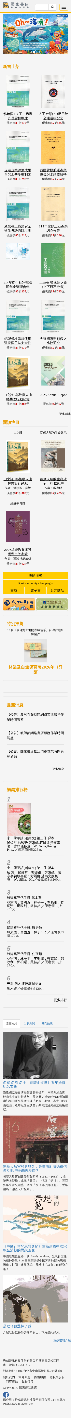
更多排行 (60, 986)
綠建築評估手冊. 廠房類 (24, 914)
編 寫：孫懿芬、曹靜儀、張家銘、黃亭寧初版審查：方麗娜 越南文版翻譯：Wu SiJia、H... (34, 862)
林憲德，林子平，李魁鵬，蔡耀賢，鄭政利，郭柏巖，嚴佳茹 (35, 946)
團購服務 (35, 562)
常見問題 (24, 1363)
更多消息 (58, 755)
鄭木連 (12, 975)
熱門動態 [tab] (47, 1009)
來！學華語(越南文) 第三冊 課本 (30, 824)
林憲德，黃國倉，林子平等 (27, 918)
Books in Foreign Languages (35, 569)
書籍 (13, 577)
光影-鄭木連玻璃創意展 (24, 970)
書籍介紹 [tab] (11, 1009)
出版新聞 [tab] (29, 1009)
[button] (8, 29)
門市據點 (12, 1367)
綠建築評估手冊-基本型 (24, 884)
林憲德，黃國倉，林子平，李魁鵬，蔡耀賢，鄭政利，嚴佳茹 (35, 890)
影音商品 (57, 577)
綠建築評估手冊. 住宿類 (24, 940)
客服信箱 (27, 1367)
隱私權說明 (57, 1363)
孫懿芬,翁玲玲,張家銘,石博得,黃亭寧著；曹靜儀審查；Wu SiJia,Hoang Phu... (33, 832)
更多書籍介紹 (62, 1326)
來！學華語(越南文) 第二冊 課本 (30, 854)
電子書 (36, 577)
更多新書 (65, 400)
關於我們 (9, 1363)
